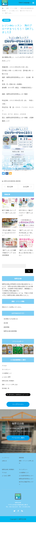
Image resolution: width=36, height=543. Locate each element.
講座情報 (6, 20)
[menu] (33, 3)
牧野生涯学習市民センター (26, 478)
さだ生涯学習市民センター (26, 475)
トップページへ (18, 404)
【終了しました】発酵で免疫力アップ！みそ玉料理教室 (9, 252)
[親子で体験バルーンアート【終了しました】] (9, 203)
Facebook (18, 510)
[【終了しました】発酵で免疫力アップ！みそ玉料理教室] (9, 242)
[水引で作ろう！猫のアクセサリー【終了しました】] (26, 203)
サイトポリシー (6, 369)
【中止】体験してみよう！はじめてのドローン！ (9, 232)
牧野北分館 (22, 519)
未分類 (6, 323)
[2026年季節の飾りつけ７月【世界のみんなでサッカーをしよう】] (18, 349)
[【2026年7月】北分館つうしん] (7, 349)
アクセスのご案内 (18, 438)
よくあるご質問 (6, 377)
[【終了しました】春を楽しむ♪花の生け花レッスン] (26, 242)
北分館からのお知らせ (11, 319)
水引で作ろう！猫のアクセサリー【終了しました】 (26, 213)
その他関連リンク (7, 373)
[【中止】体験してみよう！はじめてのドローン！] (9, 223)
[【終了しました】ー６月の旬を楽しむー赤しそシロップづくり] (26, 223)
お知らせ (4, 460)
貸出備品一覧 (5, 388)
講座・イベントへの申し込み (10, 384)
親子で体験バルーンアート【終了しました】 (9, 212)
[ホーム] (2, 8)
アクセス (4, 365)
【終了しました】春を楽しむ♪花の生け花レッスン (26, 252)
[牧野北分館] (18, 496)
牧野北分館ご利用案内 (8, 380)
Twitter (14, 510)
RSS (21, 510)
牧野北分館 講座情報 (9, 181)
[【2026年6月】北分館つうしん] (28, 349)
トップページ (5, 457)
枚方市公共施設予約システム (26, 483)
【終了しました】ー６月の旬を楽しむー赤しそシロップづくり (26, 232)
